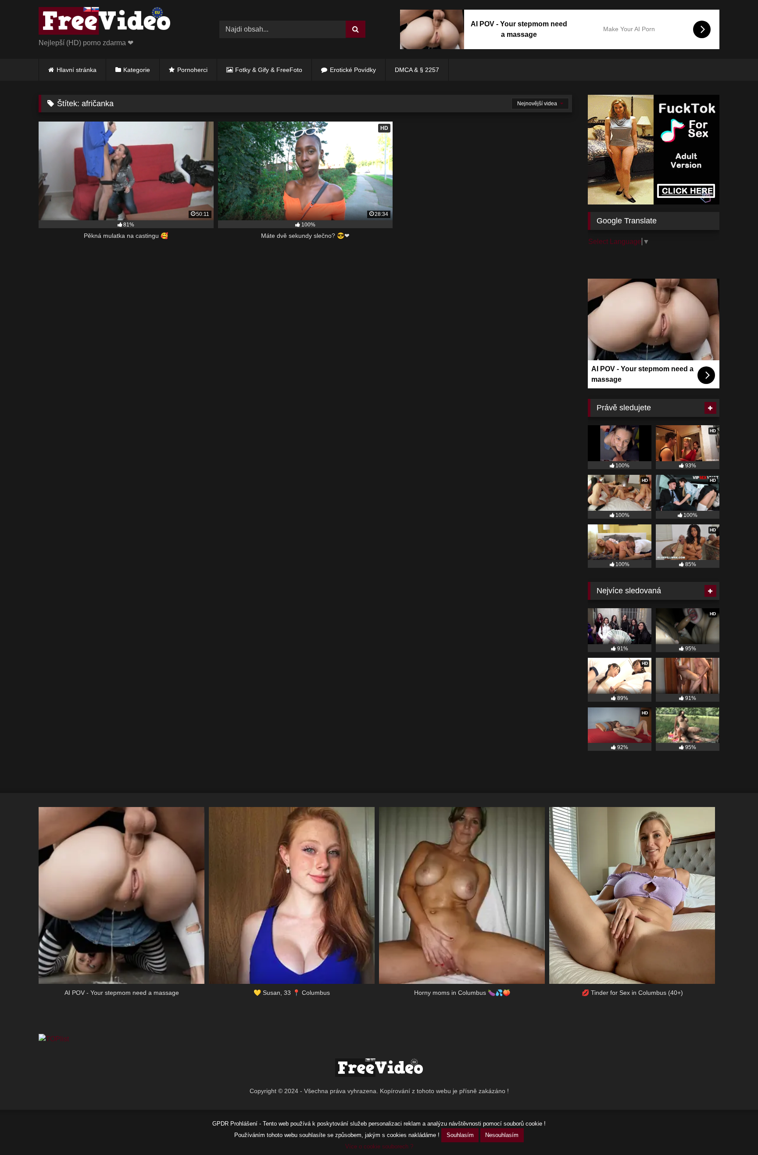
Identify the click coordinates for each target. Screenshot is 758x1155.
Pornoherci (192, 69)
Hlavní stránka (77, 69)
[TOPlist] (54, 1039)
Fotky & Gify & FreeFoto (268, 69)
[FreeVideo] (104, 22)
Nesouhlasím (501, 1135)
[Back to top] (730, 1128)
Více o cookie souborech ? (379, 1146)
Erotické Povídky (353, 69)
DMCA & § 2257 (417, 69)
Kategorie (136, 69)
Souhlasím (460, 1135)
